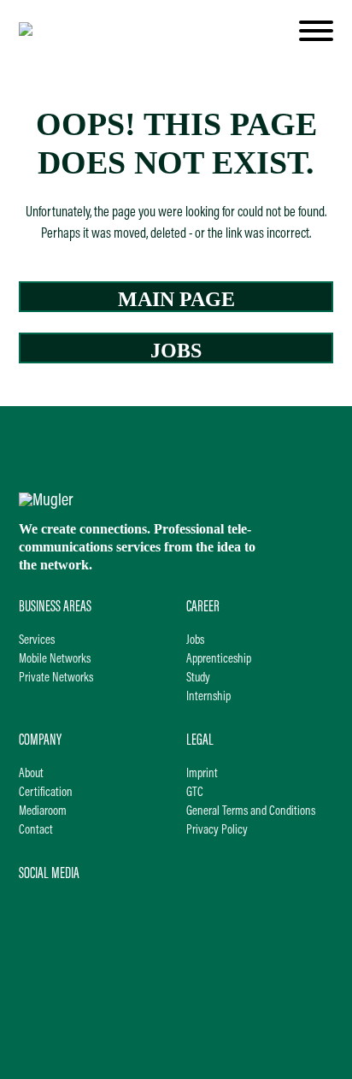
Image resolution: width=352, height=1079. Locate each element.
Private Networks (56, 678)
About (31, 774)
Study (198, 678)
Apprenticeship (218, 659)
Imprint (202, 774)
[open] (316, 31)
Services (37, 640)
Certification (46, 793)
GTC (194, 793)
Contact (36, 830)
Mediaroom (43, 811)
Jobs (195, 640)
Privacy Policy (217, 830)
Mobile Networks (55, 659)
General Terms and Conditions (250, 811)
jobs (176, 350)
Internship (208, 697)
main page (176, 299)
